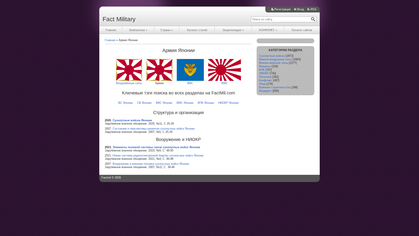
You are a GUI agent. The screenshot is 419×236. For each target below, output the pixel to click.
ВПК (262, 69)
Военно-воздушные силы (275, 59)
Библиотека (137, 30)
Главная (110, 30)
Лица (262, 83)
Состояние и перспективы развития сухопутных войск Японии (153, 128)
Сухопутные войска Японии (132, 120)
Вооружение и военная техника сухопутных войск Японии (151, 163)
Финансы (265, 66)
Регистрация (282, 9)
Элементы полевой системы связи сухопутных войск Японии (156, 147)
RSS (313, 9)
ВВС (190, 83)
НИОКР (264, 73)
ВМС (225, 83)
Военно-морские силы (273, 62)
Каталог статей (197, 30)
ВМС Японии (185, 102)
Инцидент (265, 90)
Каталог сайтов (302, 30)
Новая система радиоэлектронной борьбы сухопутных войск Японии (158, 155)
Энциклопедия (231, 30)
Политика (265, 76)
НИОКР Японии (228, 102)
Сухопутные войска (272, 55)
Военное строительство (274, 87)
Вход (300, 9)
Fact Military (119, 19)
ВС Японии (125, 102)
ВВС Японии (164, 102)
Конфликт (265, 80)
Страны (165, 30)
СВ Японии (144, 102)
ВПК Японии (206, 102)
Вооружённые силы (129, 83)
